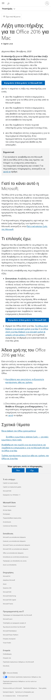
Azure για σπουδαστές (9, 565)
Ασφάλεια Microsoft (9, 580)
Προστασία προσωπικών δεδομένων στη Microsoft (18, 662)
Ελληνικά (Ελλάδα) (12, 673)
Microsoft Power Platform (10, 635)
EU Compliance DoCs (9, 696)
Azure (4, 584)
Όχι (32, 470)
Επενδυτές (6, 666)
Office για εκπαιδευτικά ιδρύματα (13, 553)
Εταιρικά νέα (7, 658)
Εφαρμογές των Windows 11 (11, 495)
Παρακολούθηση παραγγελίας (12, 518)
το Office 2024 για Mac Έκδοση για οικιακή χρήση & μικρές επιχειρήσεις (26, 332)
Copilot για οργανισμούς (10, 483)
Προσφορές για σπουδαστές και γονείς (14, 561)
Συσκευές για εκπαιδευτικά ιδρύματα (14, 541)
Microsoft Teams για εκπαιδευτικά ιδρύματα (16, 545)
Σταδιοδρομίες (7, 654)
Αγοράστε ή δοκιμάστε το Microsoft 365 (23, 83)
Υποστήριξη (7, 8)
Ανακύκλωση (7, 522)
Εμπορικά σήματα (8, 692)
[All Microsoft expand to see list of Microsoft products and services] (3, 3)
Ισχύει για (8, 44)
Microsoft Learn (7, 619)
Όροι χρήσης (42, 688)
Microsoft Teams (8, 604)
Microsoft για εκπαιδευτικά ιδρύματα (14, 537)
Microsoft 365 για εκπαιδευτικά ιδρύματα (15, 549)
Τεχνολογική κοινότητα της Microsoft (14, 627)
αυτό (10, 415)
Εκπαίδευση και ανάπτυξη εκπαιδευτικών (15, 557)
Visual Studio (7, 643)
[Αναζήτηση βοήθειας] (9, 3)
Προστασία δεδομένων (30, 688)
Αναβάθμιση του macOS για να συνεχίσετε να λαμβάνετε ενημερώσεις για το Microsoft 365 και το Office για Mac (25, 447)
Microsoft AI (6, 576)
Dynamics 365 (7, 588)
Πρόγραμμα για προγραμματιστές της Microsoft (17, 615)
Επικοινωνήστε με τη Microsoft (12, 688)
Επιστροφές (6, 514)
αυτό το (7, 171)
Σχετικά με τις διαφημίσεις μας (24, 692)
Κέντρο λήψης (7, 510)
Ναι (18, 470)
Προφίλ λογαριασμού (9, 506)
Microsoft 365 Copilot (9, 600)
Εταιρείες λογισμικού (9, 639)
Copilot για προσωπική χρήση (12, 487)
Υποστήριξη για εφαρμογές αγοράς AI (14, 623)
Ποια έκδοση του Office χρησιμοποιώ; (18, 431)
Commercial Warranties (10, 526)
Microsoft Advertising (9, 596)
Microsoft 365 (7, 491)
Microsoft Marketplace (10, 631)
